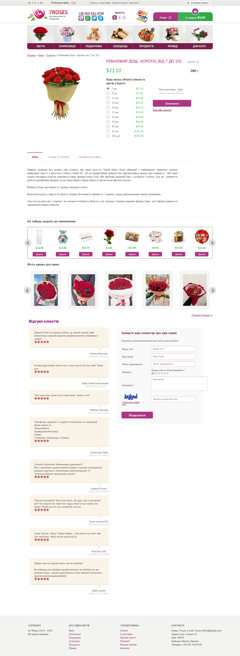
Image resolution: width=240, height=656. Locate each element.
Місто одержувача (132, 364)
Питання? (125, 641)
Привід (72, 648)
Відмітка (126, 372)
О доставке (105, 2)
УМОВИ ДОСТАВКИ (90, 157)
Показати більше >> (202, 315)
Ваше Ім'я (127, 349)
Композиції (75, 634)
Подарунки (75, 637)
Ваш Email (127, 357)
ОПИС (35, 157)
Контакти (134, 2)
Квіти (41, 55)
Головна (31, 55)
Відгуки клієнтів (128, 644)
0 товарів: (195, 17)
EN (41, 2)
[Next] (212, 243)
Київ (73, 2)
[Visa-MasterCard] (142, 15)
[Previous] (28, 243)
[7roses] (47, 15)
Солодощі (74, 641)
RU (29, 2)
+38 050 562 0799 (91, 13)
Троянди (51, 55)
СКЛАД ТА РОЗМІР (58, 157)
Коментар (128, 385)
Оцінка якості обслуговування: (168, 370)
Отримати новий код (131, 403)
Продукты (74, 644)
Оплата (94, 2)
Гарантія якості (120, 2)
